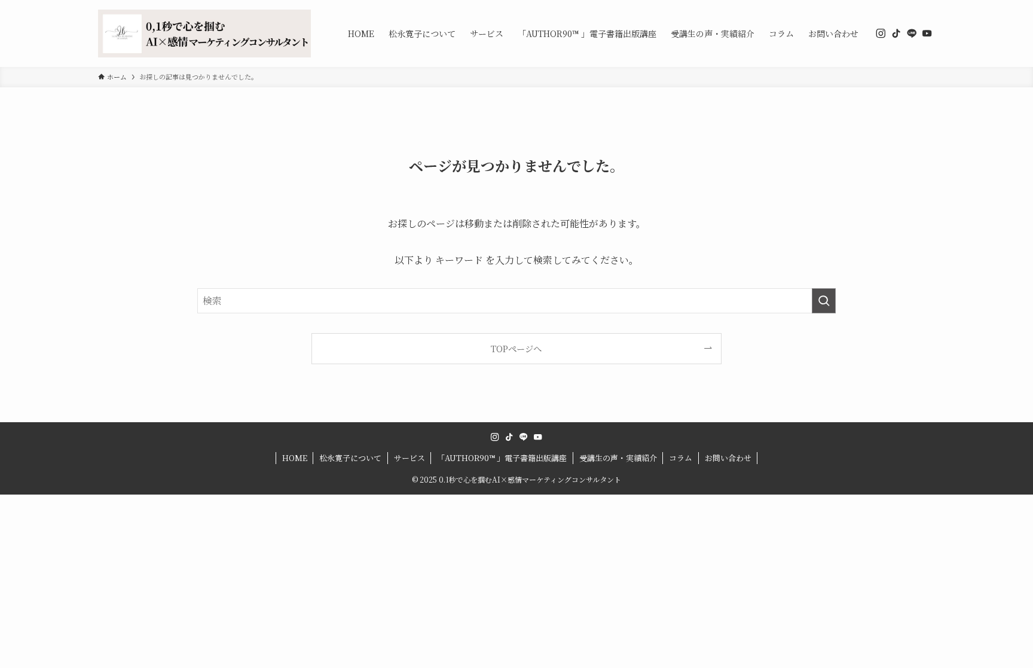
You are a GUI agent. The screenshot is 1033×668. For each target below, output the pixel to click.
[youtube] (927, 33)
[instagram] (881, 33)
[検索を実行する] (824, 300)
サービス (409, 457)
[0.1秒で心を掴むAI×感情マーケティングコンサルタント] (204, 33)
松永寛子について (350, 457)
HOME (294, 457)
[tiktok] (896, 33)
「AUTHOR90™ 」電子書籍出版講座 (502, 457)
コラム (680, 457)
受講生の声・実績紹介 (618, 457)
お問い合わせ (728, 457)
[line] (912, 33)
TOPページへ (516, 348)
